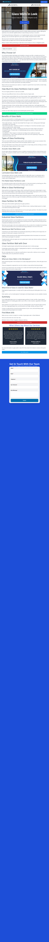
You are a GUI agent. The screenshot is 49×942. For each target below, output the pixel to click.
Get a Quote (24, 22)
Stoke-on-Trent (9, 320)
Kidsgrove (21, 320)
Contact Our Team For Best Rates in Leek (24, 214)
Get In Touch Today (24, 45)
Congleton (16, 320)
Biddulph (4, 320)
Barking (25, 320)
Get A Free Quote (24, 352)
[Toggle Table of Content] (14, 49)
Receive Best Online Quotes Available (24, 113)
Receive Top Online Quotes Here (24, 322)
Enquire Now (24, 356)
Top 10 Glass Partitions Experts (30, 39)
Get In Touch (44, 1)
